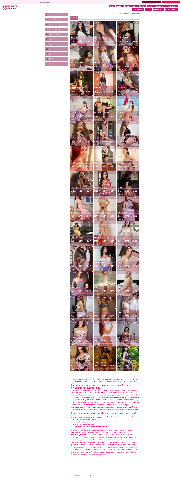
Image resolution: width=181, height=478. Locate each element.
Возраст (119, 6)
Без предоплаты (170, 9)
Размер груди (171, 6)
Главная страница (124, 13)
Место (147, 9)
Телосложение (137, 9)
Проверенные (157, 9)
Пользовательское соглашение (98, 475)
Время (142, 6)
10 (111, 373)
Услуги (150, 6)
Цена (111, 6)
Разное (133, 13)
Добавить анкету (46, 2)
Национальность (130, 6)
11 (113, 373)
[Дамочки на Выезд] (10, 7)
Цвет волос (159, 6)
